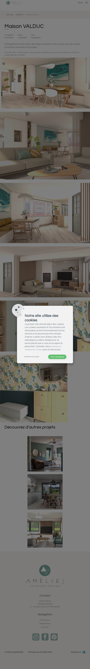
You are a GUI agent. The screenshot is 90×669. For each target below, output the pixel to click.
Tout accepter (57, 357)
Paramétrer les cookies (31, 356)
